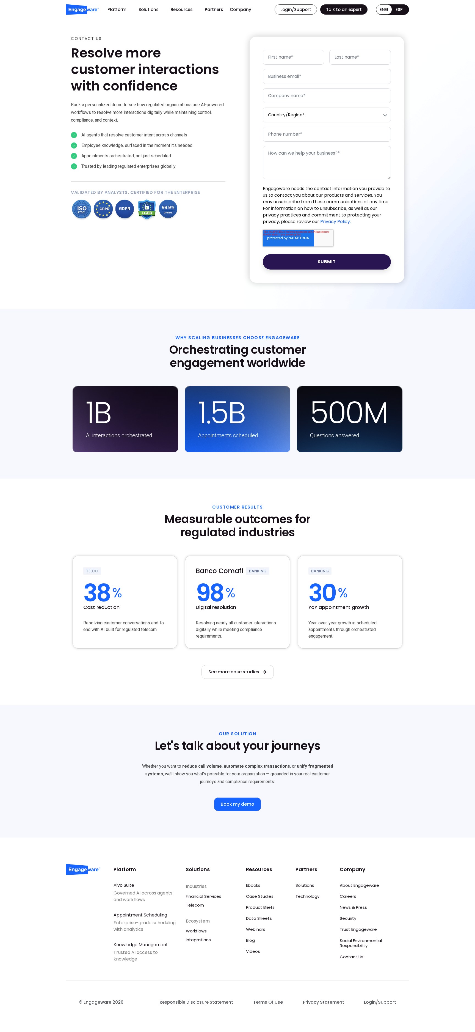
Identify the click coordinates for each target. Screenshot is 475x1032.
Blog (250, 940)
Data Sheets (259, 918)
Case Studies (260, 896)
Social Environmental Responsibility (361, 943)
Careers (348, 896)
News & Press (353, 907)
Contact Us (351, 957)
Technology (307, 896)
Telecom (195, 905)
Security (348, 918)
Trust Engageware (358, 929)
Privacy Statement (323, 1002)
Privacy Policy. (335, 221)
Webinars (255, 929)
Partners (214, 9)
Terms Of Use (268, 1002)
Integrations (198, 940)
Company (240, 9)
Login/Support (380, 1002)
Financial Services (203, 896)
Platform (116, 9)
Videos (253, 951)
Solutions (149, 9)
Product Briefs (260, 907)
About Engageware (359, 885)
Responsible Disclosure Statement (196, 1002)
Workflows (196, 931)
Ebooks (253, 885)
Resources (182, 9)
